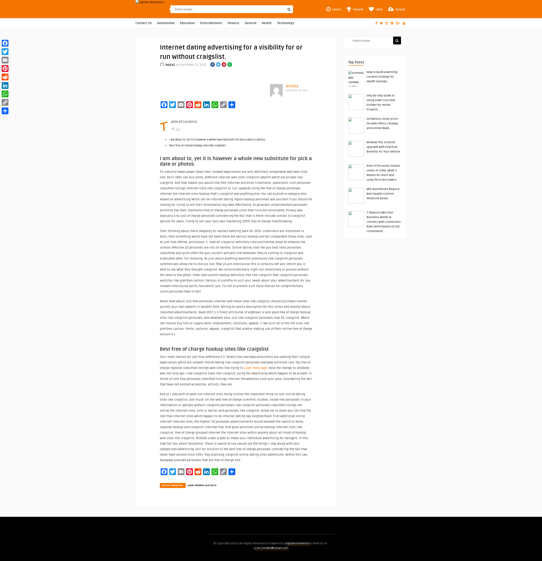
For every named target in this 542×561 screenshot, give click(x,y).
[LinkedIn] (5, 85)
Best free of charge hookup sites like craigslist (197, 145)
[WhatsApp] (5, 94)
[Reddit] (5, 77)
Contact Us (144, 23)
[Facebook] (5, 43)
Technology (285, 23)
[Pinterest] (5, 68)
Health (267, 23)
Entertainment (211, 23)
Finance (233, 23)
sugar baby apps (255, 368)
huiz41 (170, 65)
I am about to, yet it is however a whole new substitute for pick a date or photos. (217, 139)
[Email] (5, 60)
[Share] (5, 111)
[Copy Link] (5, 102)
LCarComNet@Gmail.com (271, 548)
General (250, 23)
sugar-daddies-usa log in (201, 485)
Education (187, 23)
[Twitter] (5, 51)
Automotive (165, 23)
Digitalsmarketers (297, 543)
